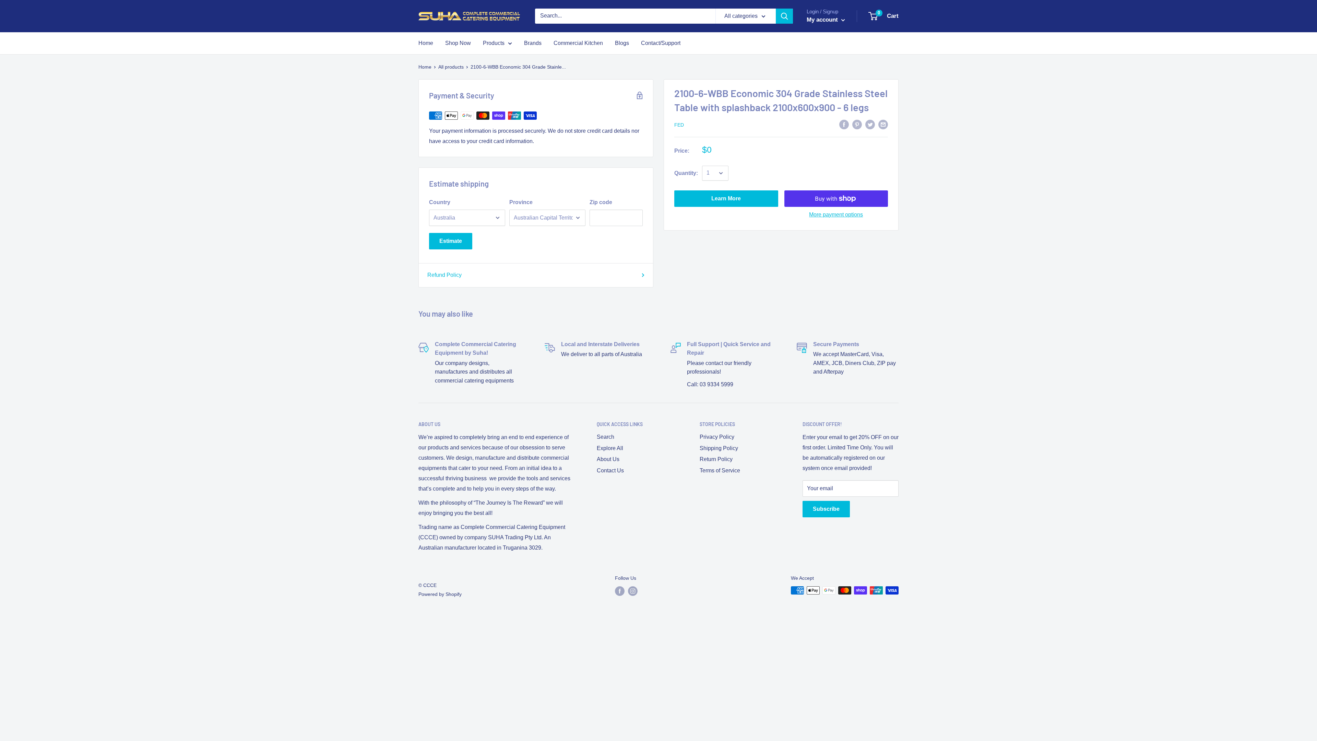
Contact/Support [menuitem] (660, 43)
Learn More (726, 198)
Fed (679, 125)
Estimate (450, 241)
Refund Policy (444, 275)
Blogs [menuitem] (622, 43)
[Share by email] (883, 124)
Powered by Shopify (440, 594)
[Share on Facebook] (844, 124)
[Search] (784, 16)
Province (521, 202)
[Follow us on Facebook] (620, 591)
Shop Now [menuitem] (458, 43)
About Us (608, 459)
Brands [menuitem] (533, 43)
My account (823, 19)
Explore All (610, 448)
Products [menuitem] (494, 43)
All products (451, 67)
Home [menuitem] (425, 43)
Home (424, 67)
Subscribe (826, 509)
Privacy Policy (717, 437)
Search (605, 437)
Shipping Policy (719, 448)
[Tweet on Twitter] (870, 124)
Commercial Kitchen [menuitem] (578, 43)
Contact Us (610, 470)
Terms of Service (720, 470)
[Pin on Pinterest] (857, 124)
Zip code (601, 202)
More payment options (836, 214)
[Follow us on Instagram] (633, 591)
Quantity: (686, 173)
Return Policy (716, 459)
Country (439, 202)
